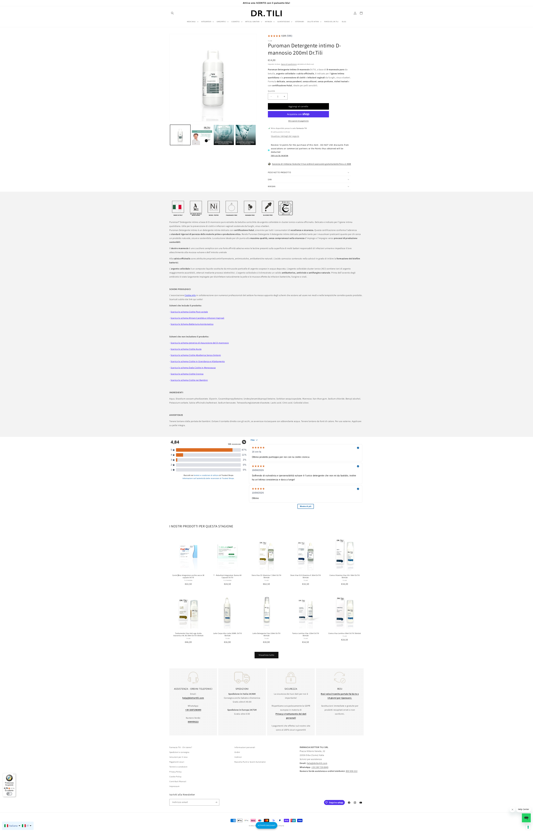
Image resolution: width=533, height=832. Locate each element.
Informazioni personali (244, 747)
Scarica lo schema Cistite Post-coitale (189, 311)
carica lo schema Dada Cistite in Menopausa (194, 367)
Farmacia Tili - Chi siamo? (180, 747)
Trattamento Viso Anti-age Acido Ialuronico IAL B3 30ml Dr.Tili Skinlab (188, 634)
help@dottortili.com (317, 763)
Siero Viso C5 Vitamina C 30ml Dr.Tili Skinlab (266, 576)
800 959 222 (352, 771)
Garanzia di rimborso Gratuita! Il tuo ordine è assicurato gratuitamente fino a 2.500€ (311, 164)
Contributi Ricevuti (177, 781)
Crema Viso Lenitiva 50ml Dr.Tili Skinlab (345, 633)
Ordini (237, 752)
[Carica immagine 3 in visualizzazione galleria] (224, 135)
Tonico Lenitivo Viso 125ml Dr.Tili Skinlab (305, 634)
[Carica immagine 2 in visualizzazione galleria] (202, 135)
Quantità (271, 91)
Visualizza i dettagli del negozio (285, 136)
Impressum (174, 786)
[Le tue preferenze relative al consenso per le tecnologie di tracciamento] (528, 827)
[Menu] (14, 774)
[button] (172, 13)
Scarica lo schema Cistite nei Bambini (189, 380)
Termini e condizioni (178, 766)
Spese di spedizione (289, 64)
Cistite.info (190, 295)
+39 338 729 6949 (319, 767)
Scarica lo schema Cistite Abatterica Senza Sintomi (196, 355)
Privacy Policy (175, 771)
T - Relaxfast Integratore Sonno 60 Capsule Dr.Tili (227, 576)
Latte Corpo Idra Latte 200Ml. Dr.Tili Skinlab (227, 634)
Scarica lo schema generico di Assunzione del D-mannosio (200, 342)
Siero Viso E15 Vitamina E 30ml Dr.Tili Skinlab (305, 576)
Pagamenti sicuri (176, 762)
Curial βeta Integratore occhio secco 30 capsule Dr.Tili (188, 576)
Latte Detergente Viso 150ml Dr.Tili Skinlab (266, 634)
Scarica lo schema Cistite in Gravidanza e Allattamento (198, 361)
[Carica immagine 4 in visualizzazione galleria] (245, 135)
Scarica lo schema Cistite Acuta (186, 349)
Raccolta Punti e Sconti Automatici (250, 762)
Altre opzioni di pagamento (298, 121)
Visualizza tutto (266, 655)
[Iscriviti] (216, 802)
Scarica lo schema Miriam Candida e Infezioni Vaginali (197, 318)
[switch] (9, 793)
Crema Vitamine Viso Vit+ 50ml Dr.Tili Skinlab (345, 576)
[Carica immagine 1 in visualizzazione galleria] (180, 135)
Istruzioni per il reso (178, 757)
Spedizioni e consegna (179, 752)
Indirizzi (238, 757)
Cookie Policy (175, 776)
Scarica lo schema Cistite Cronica (187, 373)
